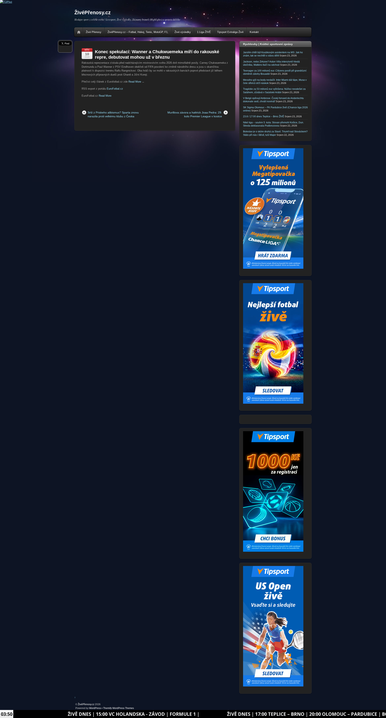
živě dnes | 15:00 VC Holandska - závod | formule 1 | (96, 714)
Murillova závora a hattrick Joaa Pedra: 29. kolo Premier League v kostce (194, 114)
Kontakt (254, 32)
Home (78, 32)
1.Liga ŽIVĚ (204, 32)
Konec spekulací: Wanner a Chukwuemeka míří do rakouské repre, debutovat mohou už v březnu (157, 54)
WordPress (95, 708)
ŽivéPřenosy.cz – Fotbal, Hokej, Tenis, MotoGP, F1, (138, 32)
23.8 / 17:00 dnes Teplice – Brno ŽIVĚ (263, 116)
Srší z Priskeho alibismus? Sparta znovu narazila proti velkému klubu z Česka (113, 114)
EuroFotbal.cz (115, 88)
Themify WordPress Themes (118, 708)
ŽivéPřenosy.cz (86, 704)
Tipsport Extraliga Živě (230, 32)
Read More (134, 81)
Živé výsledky (183, 32)
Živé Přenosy (93, 32)
